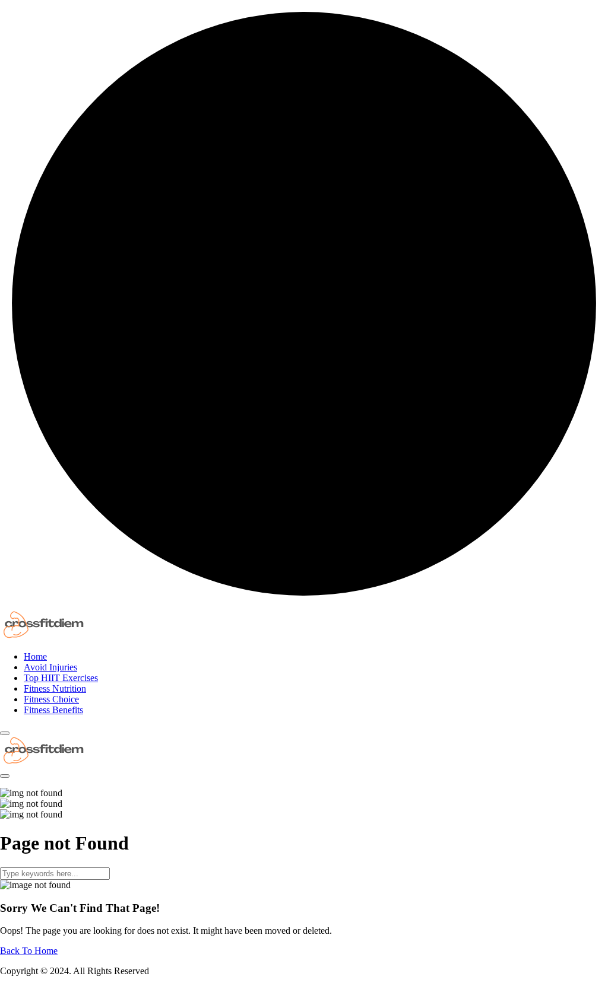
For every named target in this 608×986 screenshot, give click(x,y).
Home (35, 656)
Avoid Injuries (50, 667)
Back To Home (29, 951)
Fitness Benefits (53, 710)
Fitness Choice (51, 699)
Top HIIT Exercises (61, 678)
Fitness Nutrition (55, 688)
